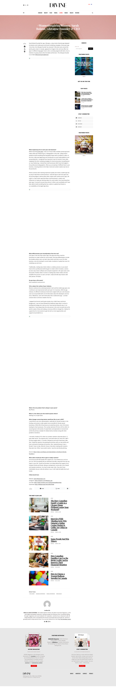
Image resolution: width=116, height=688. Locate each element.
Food (51, 12)
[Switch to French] (91, 4)
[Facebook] (24, 5)
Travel (55, 12)
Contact (85, 673)
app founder (32, 593)
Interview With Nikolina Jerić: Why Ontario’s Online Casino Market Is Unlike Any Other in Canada (59, 524)
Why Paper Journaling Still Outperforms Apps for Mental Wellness (86, 93)
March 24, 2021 (51, 32)
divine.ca (52, 511)
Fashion (40, 12)
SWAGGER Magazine (53, 639)
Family (66, 12)
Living (61, 12)
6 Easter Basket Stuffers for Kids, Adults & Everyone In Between (84, 142)
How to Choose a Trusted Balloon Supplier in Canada (59, 575)
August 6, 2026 (57, 543)
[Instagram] (28, 5)
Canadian (33, 656)
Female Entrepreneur (51, 593)
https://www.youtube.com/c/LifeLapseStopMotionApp (47, 482)
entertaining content (37, 662)
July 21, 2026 (57, 580)
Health (71, 12)
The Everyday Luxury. (65, 619)
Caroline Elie (64, 32)
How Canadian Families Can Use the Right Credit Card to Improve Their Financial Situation (59, 560)
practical (27, 662)
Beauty (46, 12)
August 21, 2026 (58, 511)
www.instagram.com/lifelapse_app (43, 480)
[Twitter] (26, 5)
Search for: (77, 46)
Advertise (78, 673)
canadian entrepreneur (40, 593)
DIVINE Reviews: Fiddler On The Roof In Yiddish (87, 106)
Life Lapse (40, 151)
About (71, 673)
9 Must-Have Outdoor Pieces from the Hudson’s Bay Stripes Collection (87, 99)
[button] (83, 76)
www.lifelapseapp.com (39, 478)
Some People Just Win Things (60, 540)
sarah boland (59, 593)
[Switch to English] (89, 4)
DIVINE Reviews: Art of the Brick (84, 63)
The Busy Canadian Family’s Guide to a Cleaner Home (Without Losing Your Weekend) (60, 505)
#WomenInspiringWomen (41, 54)
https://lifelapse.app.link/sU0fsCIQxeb (44, 484)
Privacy (91, 673)
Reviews (77, 12)
